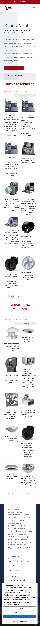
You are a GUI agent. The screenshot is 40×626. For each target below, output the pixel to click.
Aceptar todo (20, 617)
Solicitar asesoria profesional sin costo (17, 77)
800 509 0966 (20, 2)
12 (24, 296)
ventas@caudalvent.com (15, 574)
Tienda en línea (14, 68)
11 (21, 296)
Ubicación (11, 565)
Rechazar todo (19, 612)
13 (28, 296)
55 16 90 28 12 (12, 576)
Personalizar (20, 608)
